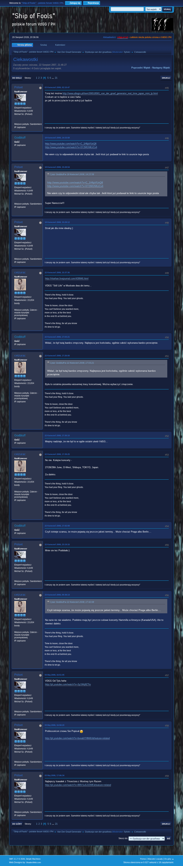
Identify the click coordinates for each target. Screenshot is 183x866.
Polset (18, 87)
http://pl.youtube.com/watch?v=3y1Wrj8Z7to (68, 684)
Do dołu (17, 78)
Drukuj (166, 78)
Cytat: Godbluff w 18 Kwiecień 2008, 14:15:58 (72, 174)
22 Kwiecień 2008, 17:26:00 (57, 356)
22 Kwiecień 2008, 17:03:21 (57, 337)
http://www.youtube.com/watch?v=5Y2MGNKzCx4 (71, 147)
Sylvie (127, 52)
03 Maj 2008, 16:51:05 (54, 675)
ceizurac (20, 272)
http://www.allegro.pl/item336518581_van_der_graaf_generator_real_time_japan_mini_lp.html (110, 93)
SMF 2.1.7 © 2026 (17, 859)
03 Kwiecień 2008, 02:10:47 (57, 87)
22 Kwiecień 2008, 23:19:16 (57, 544)
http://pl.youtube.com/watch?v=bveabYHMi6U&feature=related (77, 738)
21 (56, 78)
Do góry (17, 824)
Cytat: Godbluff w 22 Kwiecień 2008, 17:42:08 (72, 602)
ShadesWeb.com (33, 862)
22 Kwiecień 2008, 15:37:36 (57, 272)
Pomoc (143, 859)
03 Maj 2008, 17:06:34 (54, 775)
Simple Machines (33, 859)
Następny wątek (161, 67)
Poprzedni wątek (140, 67)
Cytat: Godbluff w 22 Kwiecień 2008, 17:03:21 (72, 363)
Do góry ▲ (169, 859)
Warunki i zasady (155, 859)
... (53, 78)
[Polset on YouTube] (15, 120)
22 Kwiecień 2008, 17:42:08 (57, 526)
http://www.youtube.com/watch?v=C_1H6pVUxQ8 (70, 143)
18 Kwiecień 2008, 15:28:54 (57, 167)
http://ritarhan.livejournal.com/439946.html (66, 278)
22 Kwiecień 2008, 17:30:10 (57, 435)
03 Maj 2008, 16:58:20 (54, 725)
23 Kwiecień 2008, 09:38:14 (57, 595)
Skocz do (122, 838)
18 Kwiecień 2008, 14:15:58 (57, 138)
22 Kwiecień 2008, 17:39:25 (57, 454)
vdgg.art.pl (122, 37)
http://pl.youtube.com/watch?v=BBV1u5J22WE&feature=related (78, 785)
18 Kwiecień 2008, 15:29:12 (57, 222)
